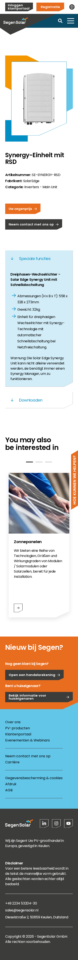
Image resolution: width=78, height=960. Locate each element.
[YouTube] (68, 823)
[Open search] (60, 20)
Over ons (13, 722)
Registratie (50, 7)
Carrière (12, 762)
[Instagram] (56, 823)
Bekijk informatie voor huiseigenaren (27, 697)
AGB (9, 790)
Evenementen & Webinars (27, 740)
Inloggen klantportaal (18, 7)
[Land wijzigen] (72, 7)
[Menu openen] (70, 20)
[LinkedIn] (44, 823)
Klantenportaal (18, 734)
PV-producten (17, 728)
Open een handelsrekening (32, 675)
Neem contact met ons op (31, 224)
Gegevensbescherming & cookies (34, 778)
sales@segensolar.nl (21, 910)
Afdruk (10, 784)
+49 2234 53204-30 (21, 903)
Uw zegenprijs (20, 208)
